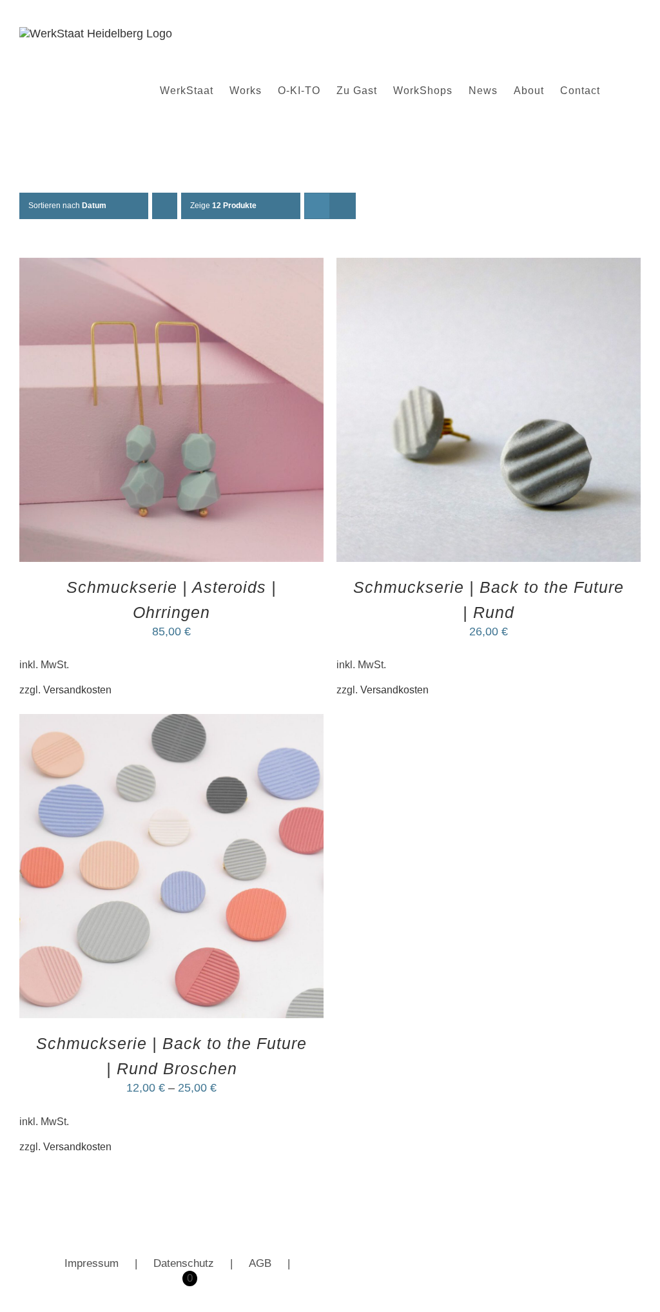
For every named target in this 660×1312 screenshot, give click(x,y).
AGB (260, 1263)
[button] (620, 90)
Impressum (91, 1263)
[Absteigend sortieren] (164, 206)
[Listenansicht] (342, 205)
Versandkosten (77, 689)
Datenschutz (183, 1263)
